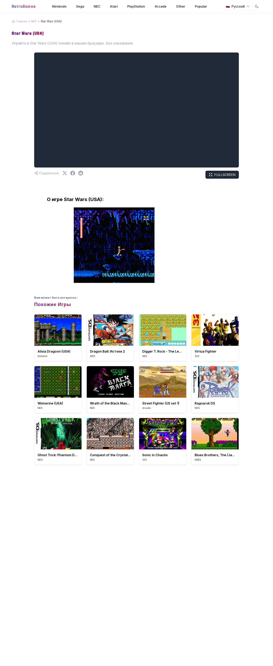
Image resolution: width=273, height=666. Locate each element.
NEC (97, 6)
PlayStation (136, 6)
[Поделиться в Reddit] (80, 173)
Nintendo (59, 6)
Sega (80, 6)
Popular (201, 6)
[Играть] (58, 330)
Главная (21, 21)
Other (180, 6)
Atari (114, 6)
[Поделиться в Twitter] (64, 173)
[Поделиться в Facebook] (72, 173)
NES (34, 21)
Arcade (160, 6)
